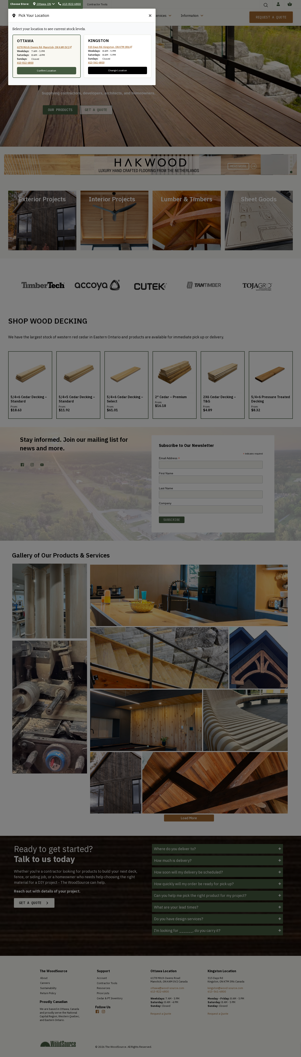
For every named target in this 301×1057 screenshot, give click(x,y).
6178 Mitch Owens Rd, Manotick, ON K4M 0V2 (43, 47)
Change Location (117, 70)
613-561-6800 (96, 62)
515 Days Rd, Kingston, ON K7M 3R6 (109, 47)
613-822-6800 (25, 62)
